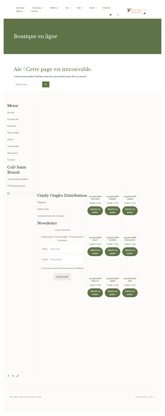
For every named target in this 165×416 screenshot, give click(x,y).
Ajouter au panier (95, 211)
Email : (45, 259)
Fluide (92, 8)
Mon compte (13, 132)
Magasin (41, 202)
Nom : (45, 249)
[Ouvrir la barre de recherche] (117, 14)
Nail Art (19, 11)
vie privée (140, 397)
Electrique (37, 8)
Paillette (53, 8)
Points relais (43, 209)
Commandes (13, 146)
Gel (67, 8)
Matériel (106, 8)
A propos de (12, 119)
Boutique (20, 8)
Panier (10, 139)
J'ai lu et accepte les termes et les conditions (63, 268)
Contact (34, 11)
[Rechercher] (45, 84)
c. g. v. (151, 397)
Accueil (10, 112)
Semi (79, 8)
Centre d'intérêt (62, 230)
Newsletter (12, 153)
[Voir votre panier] (110, 14)
